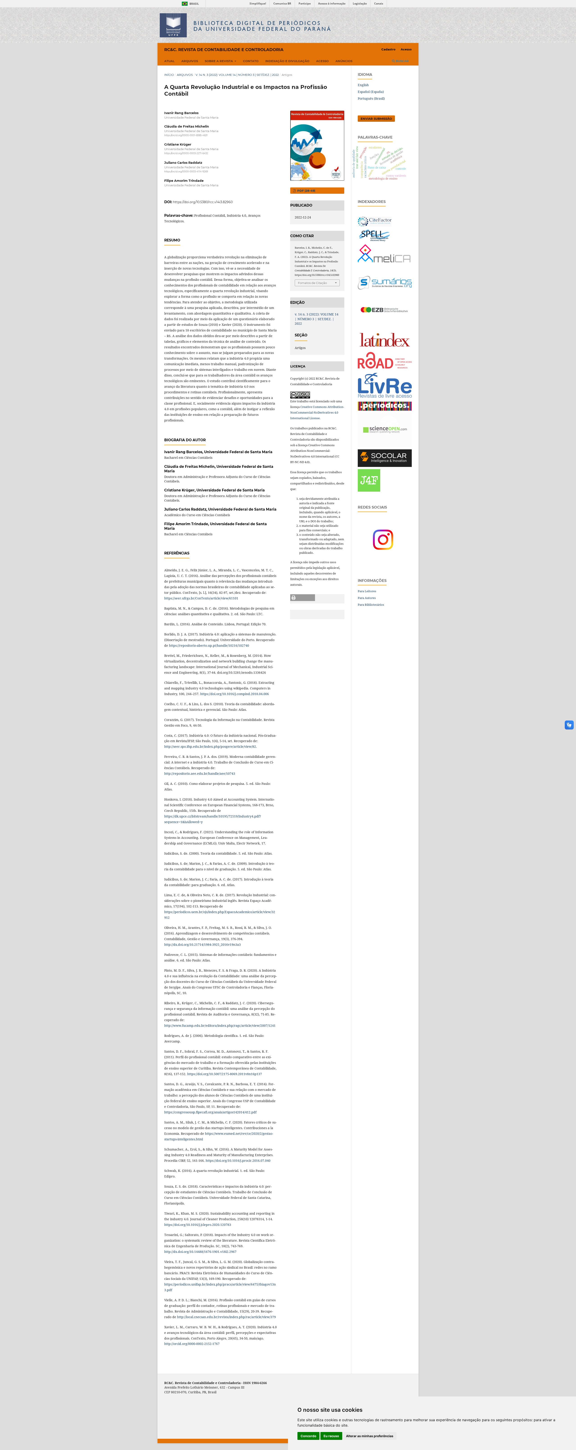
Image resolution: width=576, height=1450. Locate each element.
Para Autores (367, 598)
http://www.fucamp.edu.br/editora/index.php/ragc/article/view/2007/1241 (220, 1025)
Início (169, 75)
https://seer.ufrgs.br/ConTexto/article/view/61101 (201, 598)
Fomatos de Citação (312, 283)
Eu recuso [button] (331, 1436)
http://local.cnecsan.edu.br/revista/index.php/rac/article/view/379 (226, 1317)
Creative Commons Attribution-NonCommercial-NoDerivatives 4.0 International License (317, 412)
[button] (302, 597)
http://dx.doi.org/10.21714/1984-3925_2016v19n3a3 (202, 944)
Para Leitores (367, 591)
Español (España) (371, 92)
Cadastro (388, 49)
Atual (169, 61)
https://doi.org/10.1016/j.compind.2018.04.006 (234, 694)
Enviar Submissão (376, 118)
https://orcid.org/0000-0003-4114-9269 (186, 171)
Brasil (189, 4)
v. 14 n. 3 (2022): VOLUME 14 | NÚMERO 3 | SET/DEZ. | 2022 (237, 75)
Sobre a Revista (219, 61)
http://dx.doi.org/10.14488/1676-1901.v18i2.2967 (200, 1252)
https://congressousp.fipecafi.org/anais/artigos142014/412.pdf (210, 1112)
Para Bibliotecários (371, 605)
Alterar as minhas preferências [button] (369, 1436)
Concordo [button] (308, 1436)
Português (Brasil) (371, 98)
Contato (251, 61)
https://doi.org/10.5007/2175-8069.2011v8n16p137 (224, 1074)
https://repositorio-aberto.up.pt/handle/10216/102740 (209, 645)
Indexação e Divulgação (287, 61)
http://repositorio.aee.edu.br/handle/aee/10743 (199, 773)
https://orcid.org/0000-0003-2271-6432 (186, 153)
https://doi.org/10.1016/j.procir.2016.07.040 (238, 1160)
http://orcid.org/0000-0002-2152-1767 (192, 1344)
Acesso (322, 61)
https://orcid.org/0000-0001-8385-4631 (186, 135)
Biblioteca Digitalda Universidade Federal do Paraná (263, 26)
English (363, 85)
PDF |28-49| (305, 190)
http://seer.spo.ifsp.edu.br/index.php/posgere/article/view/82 (210, 746)
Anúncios (343, 61)
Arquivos (189, 61)
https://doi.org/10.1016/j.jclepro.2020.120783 (197, 1225)
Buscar (402, 61)
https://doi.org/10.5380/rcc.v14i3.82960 (203, 202)
